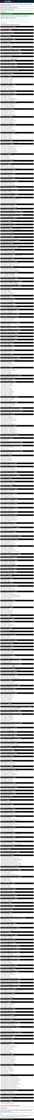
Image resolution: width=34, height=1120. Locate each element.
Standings (14, 26)
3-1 (18, 57)
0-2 (13, 274)
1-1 (14, 275)
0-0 (13, 232)
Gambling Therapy (12, 1117)
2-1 (16, 709)
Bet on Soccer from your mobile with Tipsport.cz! (10, 24)
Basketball (13, 4)
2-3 (17, 238)
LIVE (6, 9)
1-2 (14, 666)
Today (1, 7)
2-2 (19, 229)
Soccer (1, 4)
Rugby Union (2, 5)
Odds (13, 9)
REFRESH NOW (3, 11)
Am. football (30, 4)
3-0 (17, 284)
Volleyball (21, 4)
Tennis (9, 4)
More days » (15, 7)
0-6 (19, 248)
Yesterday (6, 7)
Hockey (5, 4)
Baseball (25, 4)
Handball (17, 4)
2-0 (19, 708)
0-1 (16, 282)
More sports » (8, 5)
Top (1, 1113)
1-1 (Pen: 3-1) (13, 59)
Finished (9, 9)
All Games (2, 9)
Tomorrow (10, 7)
